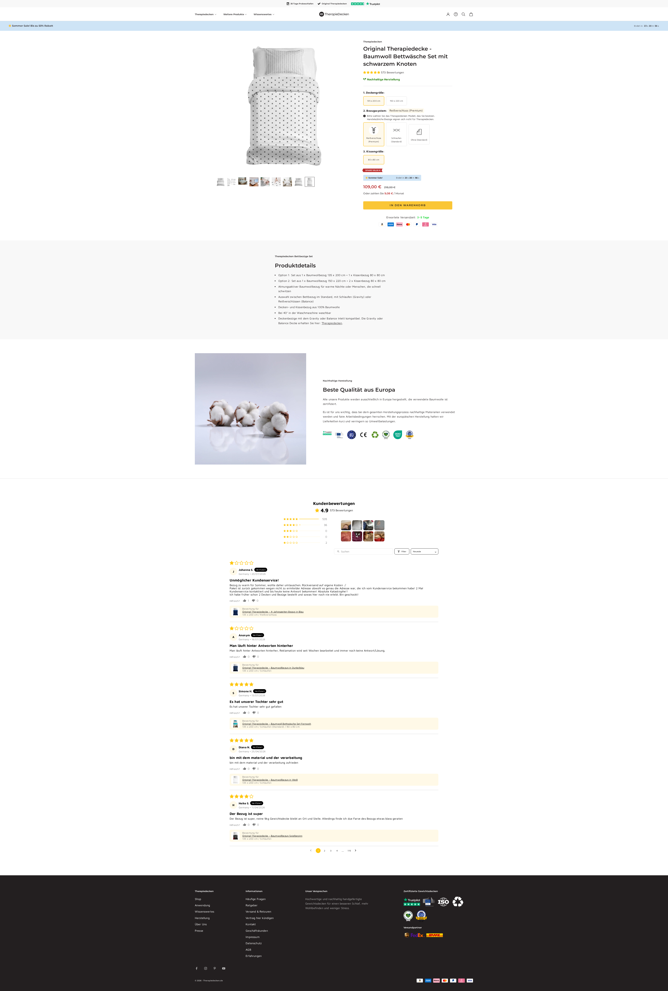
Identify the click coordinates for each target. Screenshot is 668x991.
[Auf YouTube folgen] (223, 968)
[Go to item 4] (379, 525)
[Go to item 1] (346, 525)
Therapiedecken (372, 41)
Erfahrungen (254, 955)
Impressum (252, 936)
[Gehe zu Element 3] (243, 181)
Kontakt (251, 924)
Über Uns (201, 924)
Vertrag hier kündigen (260, 917)
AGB (248, 949)
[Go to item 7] (368, 536)
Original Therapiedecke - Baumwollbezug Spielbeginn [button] (272, 835)
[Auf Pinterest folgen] (214, 968)
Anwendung (202, 905)
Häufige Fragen (256, 899)
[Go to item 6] (357, 536)
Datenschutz (254, 943)
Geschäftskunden (257, 930)
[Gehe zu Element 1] (220, 182)
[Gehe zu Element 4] (254, 182)
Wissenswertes (204, 911)
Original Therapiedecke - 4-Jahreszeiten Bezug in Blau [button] (273, 611)
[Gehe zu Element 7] (287, 182)
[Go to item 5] (346, 536)
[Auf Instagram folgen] (205, 968)
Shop (198, 899)
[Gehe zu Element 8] (298, 182)
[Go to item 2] (357, 525)
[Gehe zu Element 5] (265, 182)
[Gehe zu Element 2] (232, 182)
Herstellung (202, 917)
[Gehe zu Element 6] (276, 182)
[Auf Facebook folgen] (196, 968)
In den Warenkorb (408, 205)
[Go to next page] (356, 850)
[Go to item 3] (368, 525)
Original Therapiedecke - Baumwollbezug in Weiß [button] (270, 779)
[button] (372, 72)
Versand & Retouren (258, 911)
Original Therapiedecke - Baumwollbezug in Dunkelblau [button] (273, 667)
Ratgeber (251, 905)
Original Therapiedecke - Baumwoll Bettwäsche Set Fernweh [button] (276, 723)
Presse (199, 930)
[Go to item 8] (379, 536)
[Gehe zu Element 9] (310, 182)
